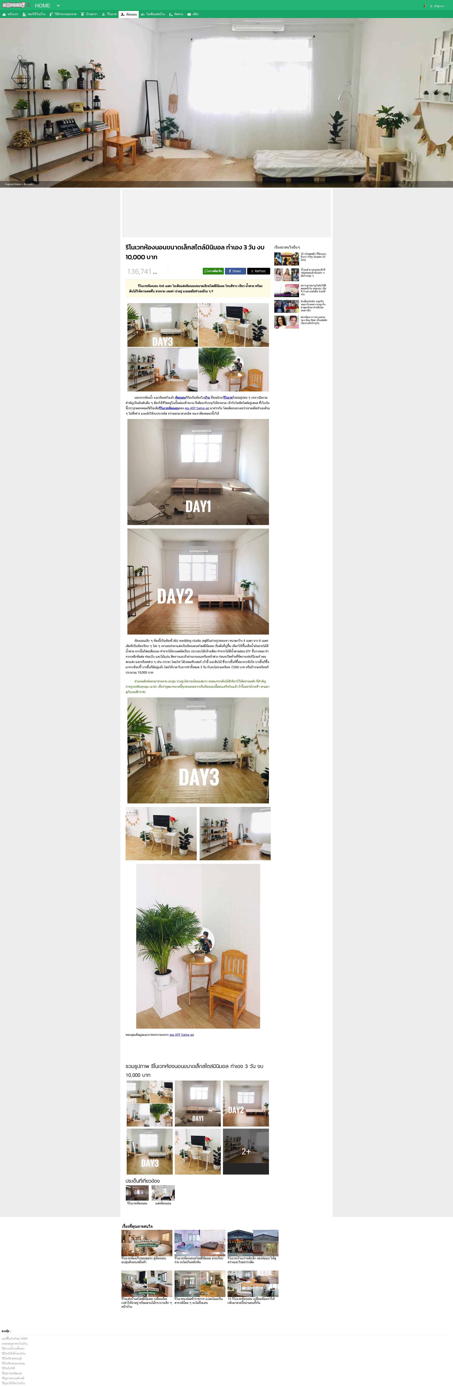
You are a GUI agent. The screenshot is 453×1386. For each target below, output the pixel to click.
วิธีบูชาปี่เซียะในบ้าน (13, 1383)
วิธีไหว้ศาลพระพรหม (13, 1363)
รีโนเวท (112, 14)
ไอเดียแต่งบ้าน (155, 14)
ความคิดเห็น (215, 271)
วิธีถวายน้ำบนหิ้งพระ (13, 1348)
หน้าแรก (13, 14)
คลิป (195, 14)
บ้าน (207, 397)
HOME (42, 5)
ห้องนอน (131, 14)
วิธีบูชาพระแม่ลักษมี (13, 1378)
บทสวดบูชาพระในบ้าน (14, 1343)
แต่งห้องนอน (163, 1203)
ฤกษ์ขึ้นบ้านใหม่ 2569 (14, 1338)
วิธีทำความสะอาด (65, 14)
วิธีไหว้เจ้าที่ (8, 1368)
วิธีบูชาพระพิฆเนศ (12, 1373)
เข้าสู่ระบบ (439, 6)
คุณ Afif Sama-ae (197, 408)
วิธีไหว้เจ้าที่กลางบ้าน (13, 1353)
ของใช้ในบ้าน (36, 14)
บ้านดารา (92, 14)
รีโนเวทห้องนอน (137, 1203)
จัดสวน (178, 14)
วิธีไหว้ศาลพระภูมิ (12, 1358)
